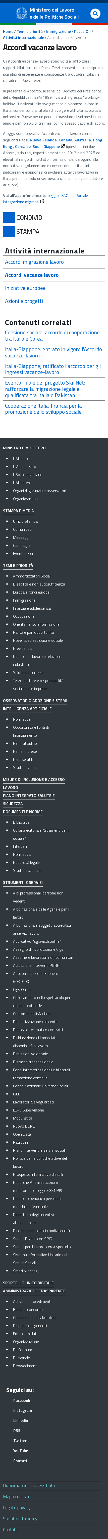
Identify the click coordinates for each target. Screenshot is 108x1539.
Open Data (22, 1134)
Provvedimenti (43, 1365)
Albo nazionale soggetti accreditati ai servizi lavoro (42, 929)
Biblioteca (21, 822)
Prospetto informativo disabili (38, 1174)
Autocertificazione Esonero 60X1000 (35, 977)
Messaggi (21, 537)
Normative (22, 719)
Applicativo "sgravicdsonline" (37, 941)
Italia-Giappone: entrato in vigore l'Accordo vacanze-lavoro (53, 352)
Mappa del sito (16, 1496)
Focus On (82, 31)
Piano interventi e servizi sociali (39, 1150)
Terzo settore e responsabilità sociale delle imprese (38, 684)
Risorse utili (23, 759)
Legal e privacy (17, 1507)
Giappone (51, 146)
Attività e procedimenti (43, 1301)
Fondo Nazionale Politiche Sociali (40, 1086)
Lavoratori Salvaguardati (33, 1102)
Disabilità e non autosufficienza (39, 584)
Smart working (25, 1271)
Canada (65, 140)
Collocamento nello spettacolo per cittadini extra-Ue (41, 1001)
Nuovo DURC (24, 1126)
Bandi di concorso (43, 1309)
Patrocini (20, 1142)
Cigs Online (22, 989)
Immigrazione (58, 31)
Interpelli (20, 846)
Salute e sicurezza (28, 672)
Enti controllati (43, 1333)
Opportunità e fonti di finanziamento (31, 731)
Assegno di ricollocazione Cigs (38, 949)
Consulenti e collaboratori (43, 1317)
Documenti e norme (23, 812)
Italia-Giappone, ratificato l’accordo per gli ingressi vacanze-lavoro (53, 369)
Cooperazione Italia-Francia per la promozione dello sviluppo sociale (43, 409)
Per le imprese (25, 751)
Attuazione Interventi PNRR (36, 965)
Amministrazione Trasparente (34, 1291)
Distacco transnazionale (33, 1062)
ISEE (16, 1094)
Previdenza (22, 648)
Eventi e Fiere (24, 553)
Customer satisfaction (31, 1014)
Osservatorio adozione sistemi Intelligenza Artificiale (35, 705)
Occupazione (23, 616)
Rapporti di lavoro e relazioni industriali (37, 660)
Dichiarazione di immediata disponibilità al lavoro (35, 1042)
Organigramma (25, 499)
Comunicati (22, 529)
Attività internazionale (23, 37)
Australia (82, 140)
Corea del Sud (27, 146)
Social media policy (20, 1518)
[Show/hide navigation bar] (9, 13)
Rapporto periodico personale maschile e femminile (37, 1202)
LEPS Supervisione (28, 1110)
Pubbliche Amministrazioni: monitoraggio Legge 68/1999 (37, 1186)
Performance (43, 1349)
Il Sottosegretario (27, 474)
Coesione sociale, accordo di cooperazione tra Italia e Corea (52, 335)
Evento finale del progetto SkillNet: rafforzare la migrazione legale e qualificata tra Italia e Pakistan (45, 389)
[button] (95, 14)
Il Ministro (21, 458)
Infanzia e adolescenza (32, 608)
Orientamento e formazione (36, 624)
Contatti (10, 1529)
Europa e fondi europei (31, 592)
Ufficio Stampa (25, 521)
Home (8, 31)
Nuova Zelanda (43, 140)
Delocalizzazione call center (36, 1022)
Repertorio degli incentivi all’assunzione (33, 1218)
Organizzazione (43, 1341)
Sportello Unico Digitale (28, 1283)
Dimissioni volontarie (30, 1054)
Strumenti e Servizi (23, 882)
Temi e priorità (30, 31)
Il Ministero (22, 483)
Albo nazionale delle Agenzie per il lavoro (41, 913)
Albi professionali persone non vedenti (38, 897)
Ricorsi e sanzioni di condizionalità (41, 1231)
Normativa (22, 854)
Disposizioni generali (43, 1325)
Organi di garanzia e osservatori (39, 491)
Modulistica (22, 1118)
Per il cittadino (25, 743)
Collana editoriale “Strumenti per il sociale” (41, 834)
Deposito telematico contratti (38, 1030)
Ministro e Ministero (24, 448)
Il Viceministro (24, 466)
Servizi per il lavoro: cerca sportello (42, 1247)
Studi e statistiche (28, 870)
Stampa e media (18, 511)
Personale (42, 1357)
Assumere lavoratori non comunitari (43, 957)
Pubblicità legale (26, 862)
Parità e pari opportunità (33, 632)
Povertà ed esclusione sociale (38, 640)
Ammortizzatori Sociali (32, 576)
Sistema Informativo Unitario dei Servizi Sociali (40, 1259)
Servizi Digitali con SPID (32, 1239)
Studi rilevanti (24, 767)
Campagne (22, 545)
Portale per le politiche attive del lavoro (40, 1162)
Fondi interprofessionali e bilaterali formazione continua (41, 1074)
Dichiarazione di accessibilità (29, 1485)
